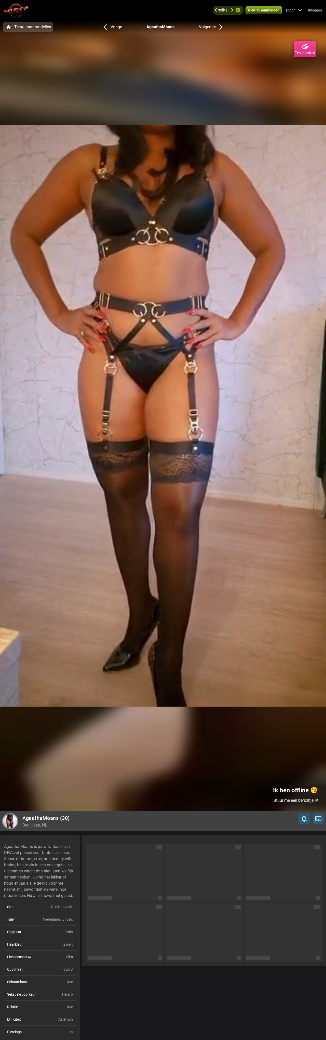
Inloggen (315, 10)
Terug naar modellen (32, 26)
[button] (294, 10)
